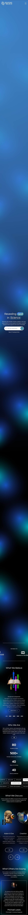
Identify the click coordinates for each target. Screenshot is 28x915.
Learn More (13, 711)
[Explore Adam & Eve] (9, 850)
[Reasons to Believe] (6, 3)
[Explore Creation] (23, 850)
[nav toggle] (25, 3)
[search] (22, 328)
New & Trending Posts (14, 332)
